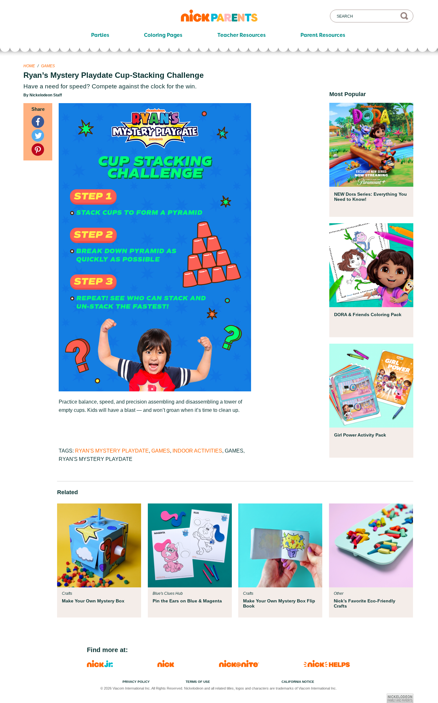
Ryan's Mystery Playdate (112, 451)
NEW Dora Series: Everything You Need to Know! (370, 197)
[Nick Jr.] (100, 665)
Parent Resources (322, 35)
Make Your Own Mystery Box (93, 600)
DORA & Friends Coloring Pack (367, 314)
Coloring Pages (163, 35)
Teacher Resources (241, 35)
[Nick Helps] (327, 665)
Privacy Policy (136, 681)
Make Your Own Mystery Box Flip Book (279, 603)
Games (48, 66)
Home (29, 66)
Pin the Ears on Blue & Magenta (187, 600)
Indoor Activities (197, 451)
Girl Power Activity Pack (360, 434)
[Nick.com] (165, 665)
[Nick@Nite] (239, 665)
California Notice (298, 681)
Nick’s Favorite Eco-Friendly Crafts (364, 603)
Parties (100, 35)
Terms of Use (198, 681)
